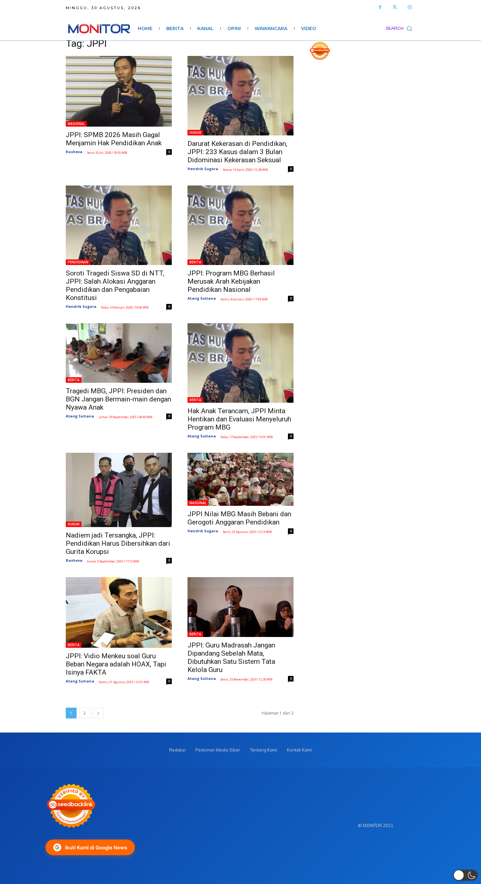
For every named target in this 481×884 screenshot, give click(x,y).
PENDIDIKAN (78, 262)
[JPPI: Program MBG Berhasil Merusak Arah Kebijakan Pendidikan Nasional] (240, 225)
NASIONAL (76, 123)
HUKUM (195, 132)
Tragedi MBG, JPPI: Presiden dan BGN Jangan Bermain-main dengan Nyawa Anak (118, 399)
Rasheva (74, 151)
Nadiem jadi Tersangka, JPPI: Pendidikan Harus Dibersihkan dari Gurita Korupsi (118, 543)
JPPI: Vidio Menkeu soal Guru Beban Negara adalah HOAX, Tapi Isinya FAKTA (116, 664)
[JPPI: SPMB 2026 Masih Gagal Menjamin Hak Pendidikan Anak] (119, 91)
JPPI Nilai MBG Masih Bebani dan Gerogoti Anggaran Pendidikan (239, 518)
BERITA (195, 262)
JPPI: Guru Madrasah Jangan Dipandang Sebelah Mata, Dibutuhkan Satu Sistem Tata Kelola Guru (231, 657)
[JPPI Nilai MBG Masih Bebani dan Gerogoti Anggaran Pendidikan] (240, 479)
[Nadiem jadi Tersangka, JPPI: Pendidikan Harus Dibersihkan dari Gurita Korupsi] (119, 490)
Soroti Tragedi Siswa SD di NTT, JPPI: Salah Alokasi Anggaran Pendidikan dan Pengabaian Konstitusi (115, 285)
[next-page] (98, 713)
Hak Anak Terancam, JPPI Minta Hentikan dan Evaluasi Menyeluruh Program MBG (239, 419)
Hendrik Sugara (202, 168)
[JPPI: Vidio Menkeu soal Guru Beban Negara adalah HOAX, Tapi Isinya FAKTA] (119, 612)
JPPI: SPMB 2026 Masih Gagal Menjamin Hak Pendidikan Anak (114, 139)
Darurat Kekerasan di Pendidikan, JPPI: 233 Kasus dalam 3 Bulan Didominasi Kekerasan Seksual (237, 152)
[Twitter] (395, 7)
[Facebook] (380, 7)
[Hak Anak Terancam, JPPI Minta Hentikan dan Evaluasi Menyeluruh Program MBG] (240, 363)
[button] (400, 28)
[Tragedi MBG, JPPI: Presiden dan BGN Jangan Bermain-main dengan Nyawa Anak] (119, 353)
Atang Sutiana (201, 298)
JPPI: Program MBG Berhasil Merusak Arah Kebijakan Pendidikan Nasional (231, 281)
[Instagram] (409, 7)
